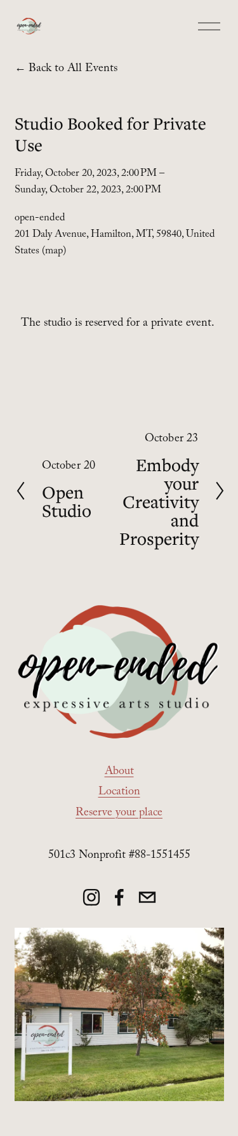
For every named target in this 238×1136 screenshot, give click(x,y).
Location (119, 793)
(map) (54, 251)
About (119, 772)
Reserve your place (119, 814)
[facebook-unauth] (119, 897)
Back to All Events (73, 69)
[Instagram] (91, 897)
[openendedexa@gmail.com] (147, 897)
